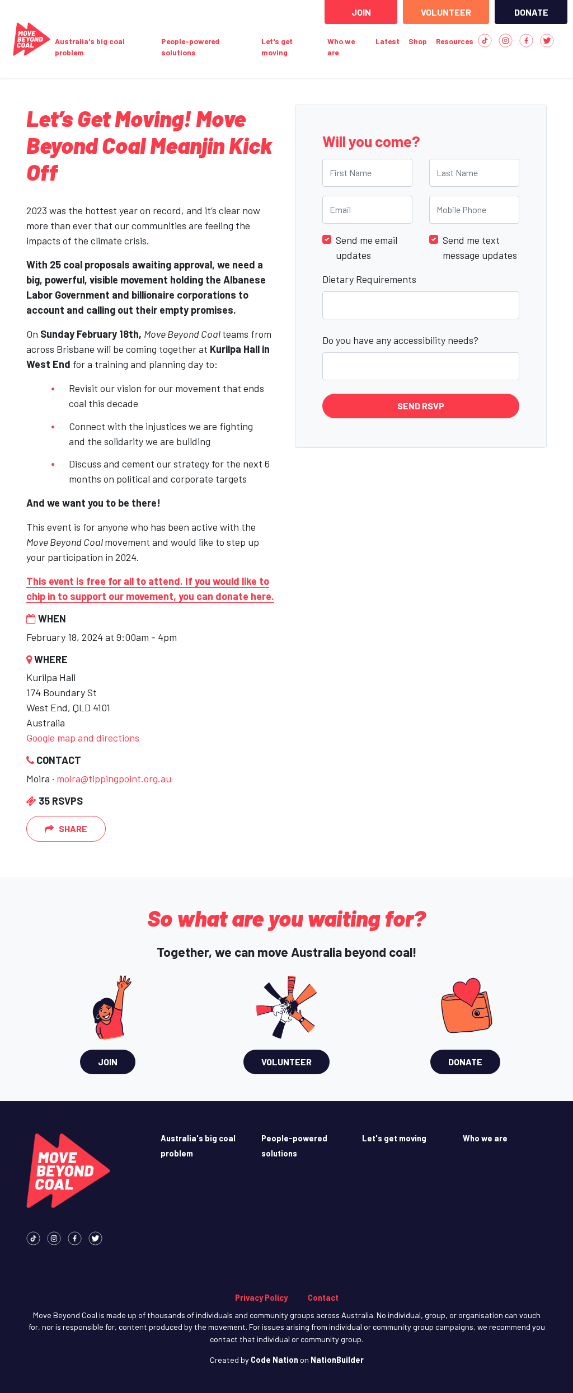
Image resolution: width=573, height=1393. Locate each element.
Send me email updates (366, 247)
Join (361, 12)
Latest (387, 41)
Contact (323, 1297)
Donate (531, 12)
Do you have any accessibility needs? (400, 340)
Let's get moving (277, 46)
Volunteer (446, 12)
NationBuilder (337, 1359)
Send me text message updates (480, 247)
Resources (454, 41)
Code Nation (274, 1359)
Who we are (341, 46)
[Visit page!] (485, 39)
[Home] (31, 39)
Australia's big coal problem (90, 46)
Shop (417, 41)
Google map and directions (82, 737)
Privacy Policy (261, 1297)
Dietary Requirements (369, 279)
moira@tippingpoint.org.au (114, 778)
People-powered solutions (190, 46)
